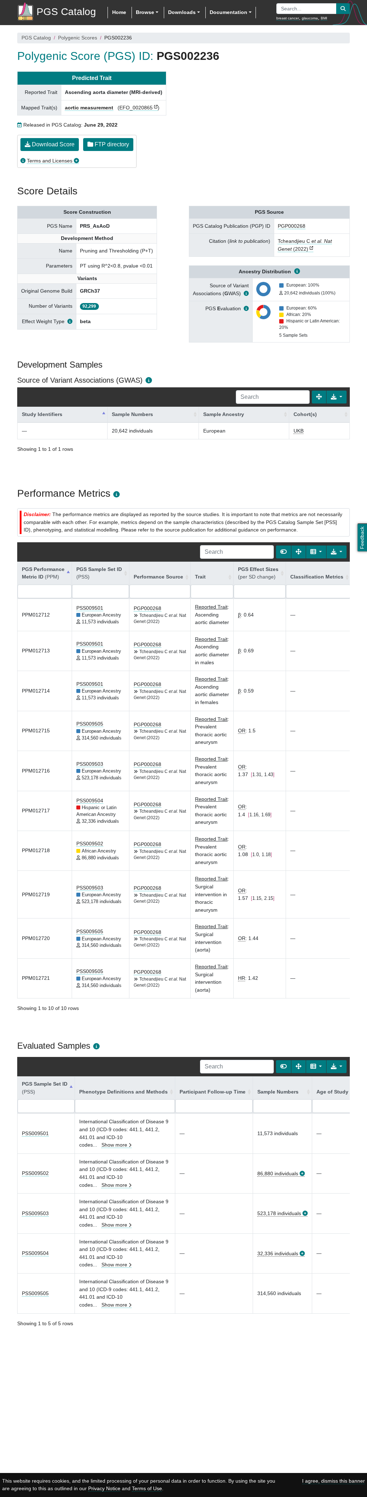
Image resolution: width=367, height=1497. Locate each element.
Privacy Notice (104, 1488)
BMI (324, 18)
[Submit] (343, 8)
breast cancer (287, 18)
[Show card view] (283, 552)
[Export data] (336, 397)
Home (119, 12)
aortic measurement (89, 107)
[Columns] (316, 552)
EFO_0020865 (136, 107)
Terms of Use (147, 1488)
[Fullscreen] (319, 397)
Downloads (182, 12)
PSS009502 (89, 843)
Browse (145, 12)
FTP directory (111, 144)
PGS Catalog (36, 38)
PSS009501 (89, 608)
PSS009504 (89, 800)
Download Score (52, 144)
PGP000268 (291, 226)
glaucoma (310, 18)
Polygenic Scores (77, 38)
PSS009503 (89, 764)
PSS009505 (89, 724)
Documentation (228, 12)
